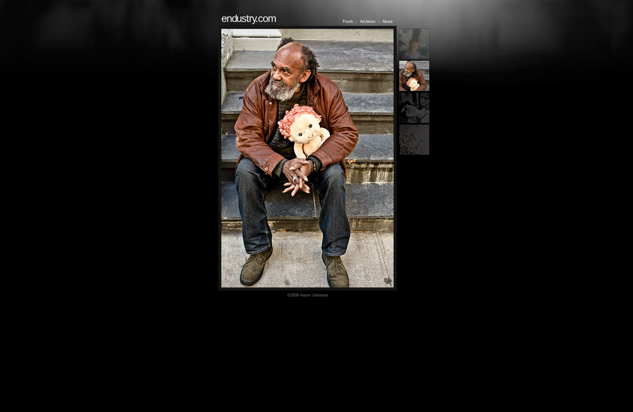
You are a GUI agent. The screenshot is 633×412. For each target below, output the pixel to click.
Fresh (348, 21)
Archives (367, 21)
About (387, 21)
